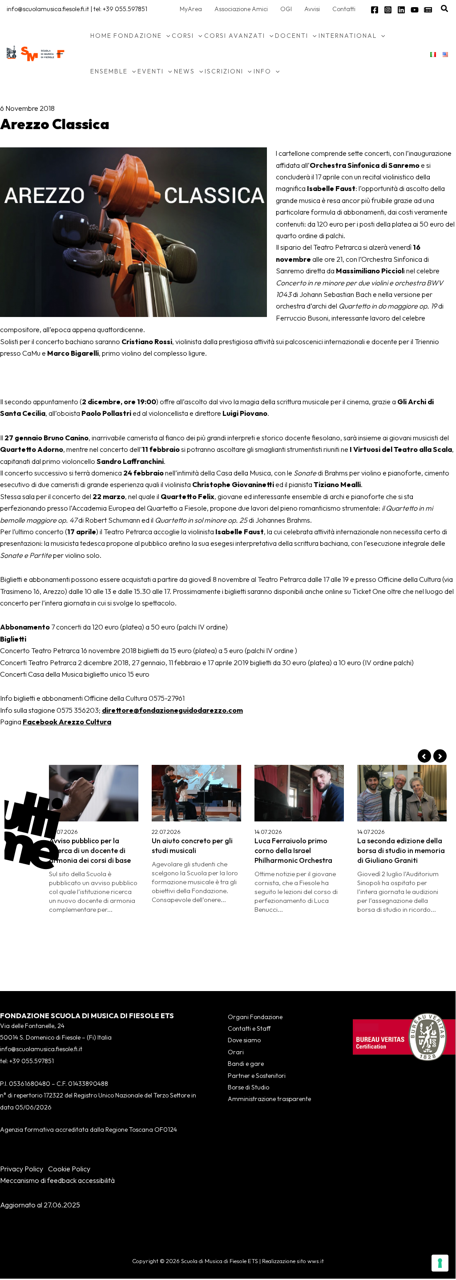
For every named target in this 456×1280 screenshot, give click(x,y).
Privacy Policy (21, 1168)
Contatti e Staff (249, 1028)
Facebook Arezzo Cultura (67, 721)
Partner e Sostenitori (257, 1076)
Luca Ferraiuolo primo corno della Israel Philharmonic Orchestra (293, 850)
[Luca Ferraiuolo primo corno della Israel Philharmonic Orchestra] (299, 793)
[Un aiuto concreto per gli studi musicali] (196, 793)
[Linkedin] (401, 10)
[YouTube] (415, 10)
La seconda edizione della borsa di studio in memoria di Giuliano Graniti (401, 850)
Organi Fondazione (255, 1017)
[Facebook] (375, 10)
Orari (236, 1052)
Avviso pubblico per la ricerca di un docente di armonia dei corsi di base (90, 850)
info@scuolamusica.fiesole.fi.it (48, 9)
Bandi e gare (246, 1064)
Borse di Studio (248, 1087)
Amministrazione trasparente (269, 1099)
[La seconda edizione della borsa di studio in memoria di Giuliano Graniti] (402, 793)
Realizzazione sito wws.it (293, 1260)
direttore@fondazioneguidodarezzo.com (172, 710)
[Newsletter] (428, 10)
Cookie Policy (69, 1168)
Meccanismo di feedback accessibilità (57, 1180)
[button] (445, 9)
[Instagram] (388, 10)
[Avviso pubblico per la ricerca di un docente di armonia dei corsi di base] (93, 793)
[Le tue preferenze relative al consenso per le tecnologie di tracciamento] (440, 1263)
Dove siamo (244, 1040)
